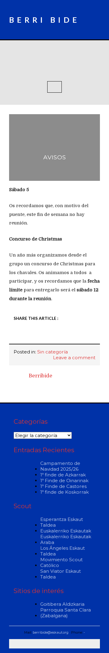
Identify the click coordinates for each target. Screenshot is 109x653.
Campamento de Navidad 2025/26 (60, 466)
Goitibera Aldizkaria (62, 604)
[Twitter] (32, 335)
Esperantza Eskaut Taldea (61, 522)
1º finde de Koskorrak (64, 492)
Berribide (40, 376)
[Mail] (93, 335)
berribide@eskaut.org (50, 632)
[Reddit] (49, 335)
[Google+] (67, 335)
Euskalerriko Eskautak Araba (65, 539)
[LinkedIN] (40, 335)
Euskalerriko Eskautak (65, 531)
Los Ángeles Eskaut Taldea (62, 551)
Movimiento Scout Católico (61, 562)
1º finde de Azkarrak (63, 475)
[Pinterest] (76, 335)
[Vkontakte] (84, 335)
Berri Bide (44, 19)
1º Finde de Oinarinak (64, 480)
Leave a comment (74, 357)
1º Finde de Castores (63, 486)
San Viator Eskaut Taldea (60, 574)
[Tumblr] (58, 335)
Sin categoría (52, 352)
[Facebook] (23, 335)
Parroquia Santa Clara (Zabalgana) (65, 612)
